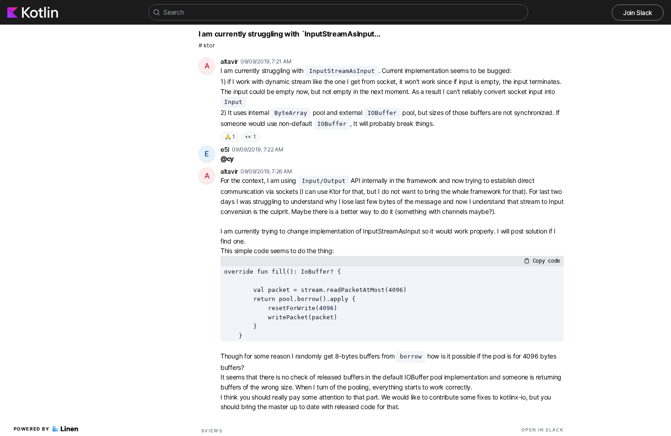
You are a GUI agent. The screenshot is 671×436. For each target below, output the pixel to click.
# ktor (207, 45)
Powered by (32, 428)
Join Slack (637, 12)
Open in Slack (542, 429)
